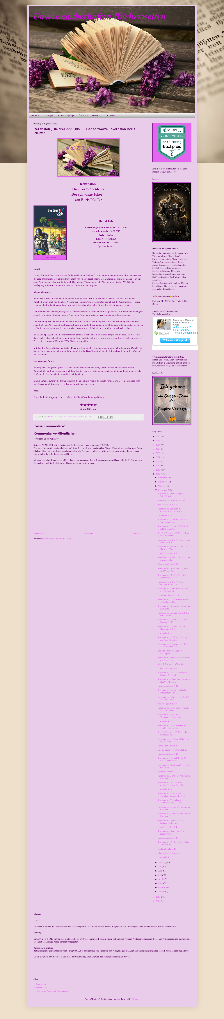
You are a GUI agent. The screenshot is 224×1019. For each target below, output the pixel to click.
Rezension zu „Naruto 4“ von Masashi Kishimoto (174, 607)
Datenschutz (97, 115)
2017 (158, 473)
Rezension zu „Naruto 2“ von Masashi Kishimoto (174, 808)
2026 (158, 436)
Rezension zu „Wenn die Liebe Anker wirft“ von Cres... (174, 658)
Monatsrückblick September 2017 (172, 500)
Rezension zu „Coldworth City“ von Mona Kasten (173, 740)
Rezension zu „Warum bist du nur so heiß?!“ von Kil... (173, 569)
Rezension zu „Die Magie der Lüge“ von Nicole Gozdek (173, 638)
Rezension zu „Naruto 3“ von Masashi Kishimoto (174, 777)
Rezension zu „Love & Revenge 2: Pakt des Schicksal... (172, 674)
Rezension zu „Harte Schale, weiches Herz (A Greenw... (173, 709)
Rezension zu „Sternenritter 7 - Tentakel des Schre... (171, 821)
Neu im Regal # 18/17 (167, 703)
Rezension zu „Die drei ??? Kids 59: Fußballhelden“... (173, 527)
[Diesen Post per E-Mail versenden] (99, 417)
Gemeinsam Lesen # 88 (168, 753)
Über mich (83, 115)
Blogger (135, 999)
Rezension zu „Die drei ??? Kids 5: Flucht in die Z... (173, 627)
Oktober (162, 485)
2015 (158, 900)
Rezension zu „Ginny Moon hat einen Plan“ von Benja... (174, 680)
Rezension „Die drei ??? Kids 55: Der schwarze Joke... (174, 558)
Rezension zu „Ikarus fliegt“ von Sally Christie (172, 495)
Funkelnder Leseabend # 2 (169, 595)
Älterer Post (137, 533)
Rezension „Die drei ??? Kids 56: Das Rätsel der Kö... (174, 541)
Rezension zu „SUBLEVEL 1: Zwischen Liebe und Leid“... (171, 794)
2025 (158, 440)
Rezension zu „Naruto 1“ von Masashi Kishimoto (174, 815)
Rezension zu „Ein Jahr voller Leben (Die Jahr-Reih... (173, 843)
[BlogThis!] (102, 417)
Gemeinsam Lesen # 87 (168, 837)
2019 (158, 465)
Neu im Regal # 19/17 (167, 504)
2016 (158, 896)
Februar (162, 887)
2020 (158, 461)
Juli (160, 866)
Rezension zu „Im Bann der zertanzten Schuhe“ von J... (170, 510)
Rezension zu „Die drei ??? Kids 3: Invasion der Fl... (173, 621)
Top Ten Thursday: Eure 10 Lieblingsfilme (170, 652)
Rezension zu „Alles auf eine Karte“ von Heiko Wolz (173, 698)
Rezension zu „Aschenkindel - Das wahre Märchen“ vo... (172, 645)
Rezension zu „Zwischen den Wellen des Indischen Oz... (173, 600)
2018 (158, 469)
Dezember (163, 477)
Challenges (48, 115)
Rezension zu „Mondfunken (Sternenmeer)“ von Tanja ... (171, 716)
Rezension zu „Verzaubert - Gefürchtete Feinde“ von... (170, 801)
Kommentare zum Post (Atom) (57, 538)
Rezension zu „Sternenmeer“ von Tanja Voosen (172, 832)
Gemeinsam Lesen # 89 (168, 685)
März (160, 883)
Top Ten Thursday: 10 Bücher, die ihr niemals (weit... (174, 733)
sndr (118, 999)
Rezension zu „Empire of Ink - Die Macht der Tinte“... (173, 548)
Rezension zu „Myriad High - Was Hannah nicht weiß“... (172, 759)
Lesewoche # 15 (165, 857)
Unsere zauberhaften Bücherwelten (100, 15)
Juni (160, 870)
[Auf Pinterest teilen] (111, 417)
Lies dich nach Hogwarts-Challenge (173, 749)
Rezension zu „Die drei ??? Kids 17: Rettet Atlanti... (173, 614)
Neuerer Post (39, 533)
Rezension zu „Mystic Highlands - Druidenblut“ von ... (172, 691)
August (161, 862)
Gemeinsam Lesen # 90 (168, 564)
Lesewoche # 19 (165, 515)
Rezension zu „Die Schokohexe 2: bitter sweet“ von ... (172, 521)
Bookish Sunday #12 (167, 771)
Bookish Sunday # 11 (167, 848)
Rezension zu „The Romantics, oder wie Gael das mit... (173, 590)
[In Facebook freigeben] (108, 417)
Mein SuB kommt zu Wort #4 (170, 664)
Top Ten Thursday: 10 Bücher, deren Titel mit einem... (173, 534)
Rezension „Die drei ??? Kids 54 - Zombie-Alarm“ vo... (172, 583)
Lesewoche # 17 (165, 721)
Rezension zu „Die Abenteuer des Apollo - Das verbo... (172, 726)
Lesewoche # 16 (165, 789)
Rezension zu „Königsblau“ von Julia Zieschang (174, 766)
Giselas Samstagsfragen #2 (169, 853)
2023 (158, 448)
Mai (160, 874)
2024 (158, 444)
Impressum (112, 115)
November (163, 481)
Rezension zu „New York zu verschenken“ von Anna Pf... (171, 783)
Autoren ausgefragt (65, 115)
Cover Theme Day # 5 (167, 745)
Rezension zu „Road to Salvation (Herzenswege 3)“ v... (172, 576)
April (161, 879)
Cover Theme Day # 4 (167, 827)
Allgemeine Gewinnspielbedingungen (52, 991)
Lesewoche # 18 (165, 633)
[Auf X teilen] (105, 417)
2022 (158, 452)
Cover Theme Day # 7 (167, 553)
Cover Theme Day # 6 (167, 668)
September (163, 489)
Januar (161, 891)
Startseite (35, 115)
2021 (158, 457)
